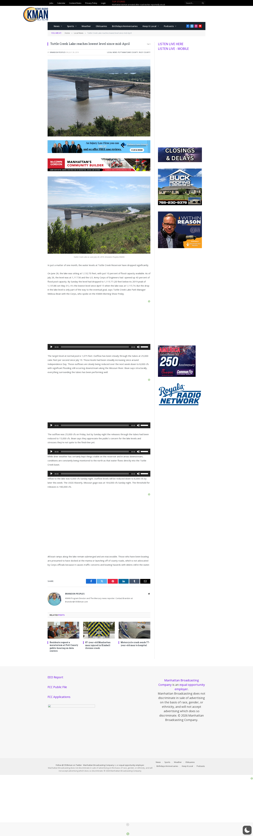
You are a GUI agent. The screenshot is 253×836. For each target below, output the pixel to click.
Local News (112, 52)
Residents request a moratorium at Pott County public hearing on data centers (64, 646)
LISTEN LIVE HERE (170, 44)
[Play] (51, 346)
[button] (247, 830)
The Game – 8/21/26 (138, 3)
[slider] (145, 346)
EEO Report (55, 677)
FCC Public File (57, 687)
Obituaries (101, 26)
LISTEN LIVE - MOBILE (173, 49)
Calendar (61, 3)
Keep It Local (149, 26)
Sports (70, 26)
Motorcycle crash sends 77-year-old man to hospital (135, 643)
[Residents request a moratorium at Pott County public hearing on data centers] (63, 630)
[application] (99, 347)
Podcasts (169, 26)
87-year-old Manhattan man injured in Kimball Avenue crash (98, 645)
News (57, 26)
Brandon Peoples (57, 52)
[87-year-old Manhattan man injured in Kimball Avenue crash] (99, 630)
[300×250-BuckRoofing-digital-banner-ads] (180, 204)
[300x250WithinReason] (180, 247)
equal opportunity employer (131, 765)
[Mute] (138, 346)
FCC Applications (59, 697)
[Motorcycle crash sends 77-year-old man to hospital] (134, 630)
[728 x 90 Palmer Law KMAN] (99, 152)
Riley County (144, 52)
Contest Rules (75, 3)
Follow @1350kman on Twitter (69, 765)
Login (103, 3)
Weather (86, 26)
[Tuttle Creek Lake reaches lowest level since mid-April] (99, 135)
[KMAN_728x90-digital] (99, 170)
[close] (127, 824)
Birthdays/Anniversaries (125, 26)
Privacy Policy (91, 3)
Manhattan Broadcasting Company (98, 765)
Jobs (51, 3)
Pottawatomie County (128, 52)
